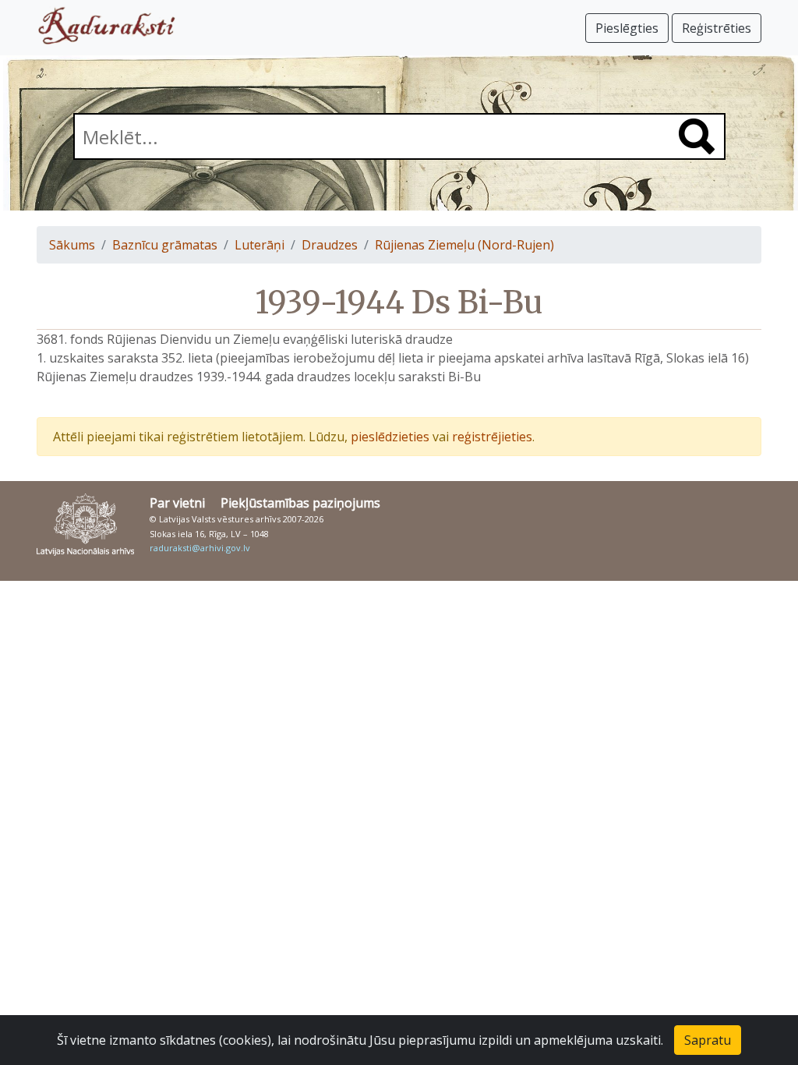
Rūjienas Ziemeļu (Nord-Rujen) (464, 244)
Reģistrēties (716, 28)
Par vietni (177, 502)
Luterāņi (259, 244)
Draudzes (330, 244)
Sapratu (707, 1040)
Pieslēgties (627, 28)
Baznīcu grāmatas (164, 244)
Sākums (72, 244)
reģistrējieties (492, 436)
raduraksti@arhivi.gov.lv (200, 548)
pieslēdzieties (390, 436)
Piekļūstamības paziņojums (300, 502)
